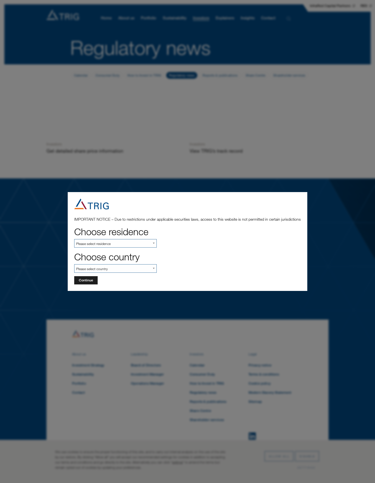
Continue (86, 280)
